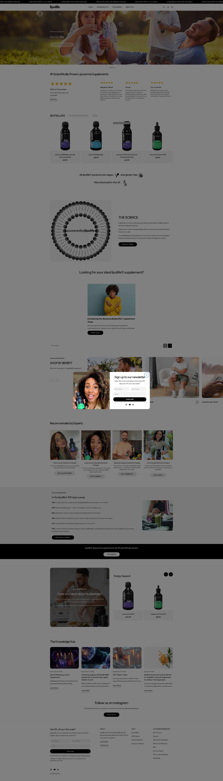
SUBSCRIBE (130, 399)
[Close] (147, 375)
